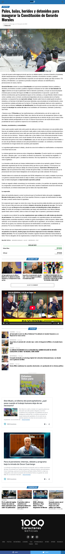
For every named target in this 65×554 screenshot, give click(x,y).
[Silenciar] (58, 323)
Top (37, 240)
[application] (32, 308)
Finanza (31, 544)
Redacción (8, 25)
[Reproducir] (4, 323)
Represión (32, 240)
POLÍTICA (9, 542)
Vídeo (36, 544)
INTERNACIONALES (38, 542)
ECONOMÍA (25, 542)
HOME (3, 542)
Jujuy (26, 240)
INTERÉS (47, 542)
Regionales (60, 542)
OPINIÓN (53, 542)
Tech (31, 542)
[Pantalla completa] (61, 323)
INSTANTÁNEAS (17, 542)
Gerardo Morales (17, 240)
